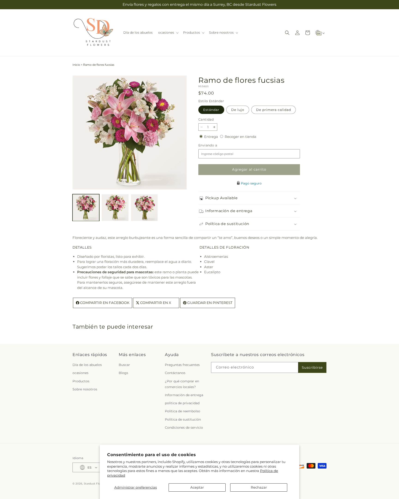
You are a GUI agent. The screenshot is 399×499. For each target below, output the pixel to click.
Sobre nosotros (85, 389)
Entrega (211, 136)
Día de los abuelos (87, 365)
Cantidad (206, 119)
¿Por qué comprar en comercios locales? (182, 384)
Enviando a (215, 145)
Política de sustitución (183, 419)
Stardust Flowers (95, 483)
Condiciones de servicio (184, 427)
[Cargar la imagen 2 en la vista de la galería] (115, 207)
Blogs (123, 373)
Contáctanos (175, 373)
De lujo (237, 110)
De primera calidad (273, 110)
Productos (81, 381)
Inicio (76, 64)
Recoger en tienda (240, 136)
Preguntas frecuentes (182, 365)
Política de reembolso (182, 411)
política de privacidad (182, 403)
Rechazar (259, 487)
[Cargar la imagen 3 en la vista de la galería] (144, 207)
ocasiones (80, 373)
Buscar (124, 365)
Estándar (211, 110)
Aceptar (197, 487)
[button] (167, 32)
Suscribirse (312, 367)
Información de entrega (184, 395)
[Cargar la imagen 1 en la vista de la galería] (86, 207)
